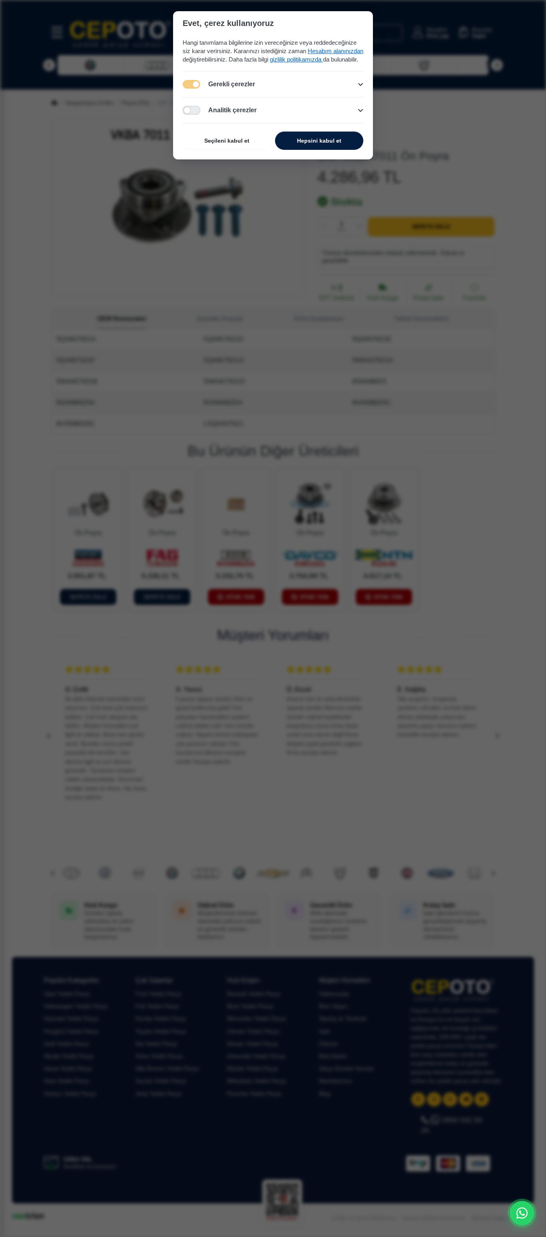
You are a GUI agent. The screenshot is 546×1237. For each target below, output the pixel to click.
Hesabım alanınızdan (335, 51)
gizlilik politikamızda (296, 59)
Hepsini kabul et (319, 140)
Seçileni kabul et (226, 140)
